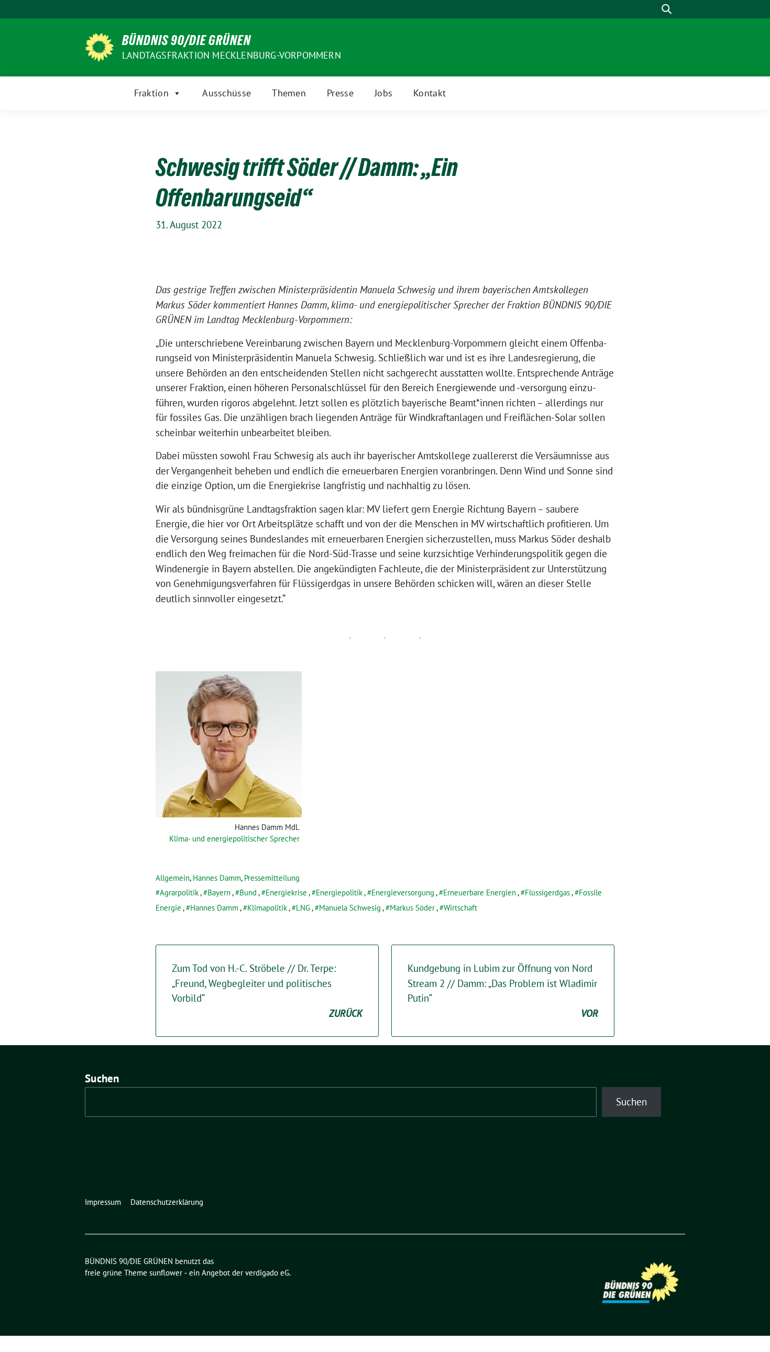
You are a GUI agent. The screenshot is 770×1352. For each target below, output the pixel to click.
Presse (340, 93)
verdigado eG (267, 1273)
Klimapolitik (267, 908)
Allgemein (173, 878)
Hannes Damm (217, 878)
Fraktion (151, 93)
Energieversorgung (402, 892)
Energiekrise (286, 892)
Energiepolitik (339, 892)
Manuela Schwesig (350, 908)
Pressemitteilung (272, 878)
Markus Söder (412, 908)
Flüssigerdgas (547, 892)
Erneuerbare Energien (479, 892)
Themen (289, 93)
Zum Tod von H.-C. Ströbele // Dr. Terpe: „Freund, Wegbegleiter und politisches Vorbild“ (267, 990)
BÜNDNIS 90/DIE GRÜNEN (186, 40)
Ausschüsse (226, 93)
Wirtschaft (460, 908)
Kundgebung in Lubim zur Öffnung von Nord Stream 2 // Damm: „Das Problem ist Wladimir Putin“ (503, 990)
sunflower (165, 1273)
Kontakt (429, 93)
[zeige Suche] (666, 9)
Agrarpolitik (179, 892)
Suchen (102, 1078)
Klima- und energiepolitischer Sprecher (234, 839)
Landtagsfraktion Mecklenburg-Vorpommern (231, 55)
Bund (248, 892)
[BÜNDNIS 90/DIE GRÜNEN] (99, 46)
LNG (303, 908)
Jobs (383, 93)
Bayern (218, 892)
